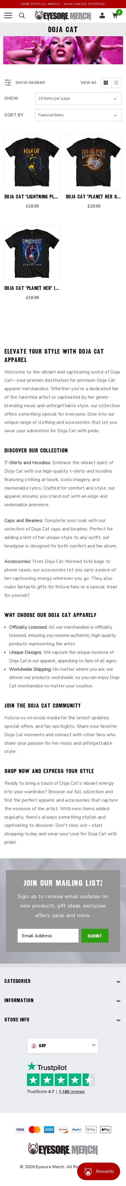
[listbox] (78, 115)
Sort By (14, 115)
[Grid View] (106, 82)
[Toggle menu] (8, 15)
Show (11, 98)
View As (88, 82)
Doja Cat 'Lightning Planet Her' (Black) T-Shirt (57, 196)
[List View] (116, 82)
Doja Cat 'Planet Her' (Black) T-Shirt (46, 288)
